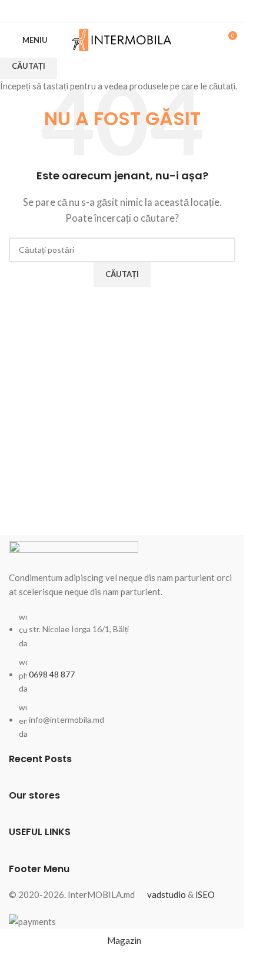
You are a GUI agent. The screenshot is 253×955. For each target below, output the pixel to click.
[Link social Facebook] (122, 11)
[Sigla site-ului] (122, 39)
